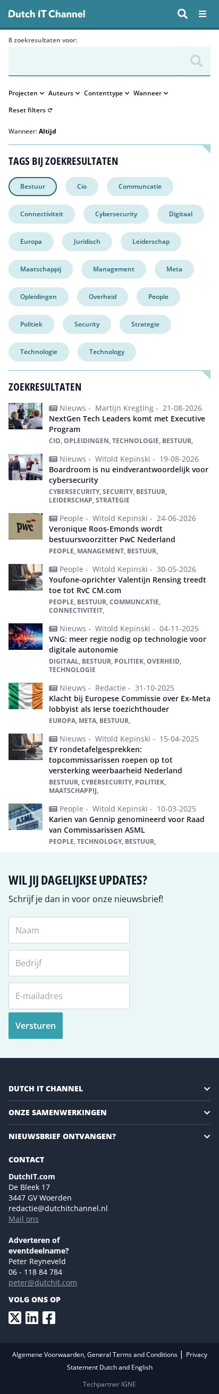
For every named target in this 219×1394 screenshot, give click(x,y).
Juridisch (87, 241)
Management (113, 268)
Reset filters (27, 110)
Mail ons (24, 1219)
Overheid (102, 296)
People (158, 296)
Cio (82, 186)
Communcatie (140, 186)
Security (86, 324)
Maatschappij (40, 268)
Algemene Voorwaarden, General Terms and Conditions (95, 1354)
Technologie (38, 351)
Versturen (35, 1025)
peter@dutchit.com (43, 1282)
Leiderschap (151, 241)
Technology (106, 351)
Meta (174, 268)
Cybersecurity (116, 213)
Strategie (145, 324)
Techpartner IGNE (109, 1384)
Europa (31, 241)
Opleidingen (38, 296)
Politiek (31, 324)
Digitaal (180, 213)
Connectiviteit (41, 213)
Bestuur (32, 186)
